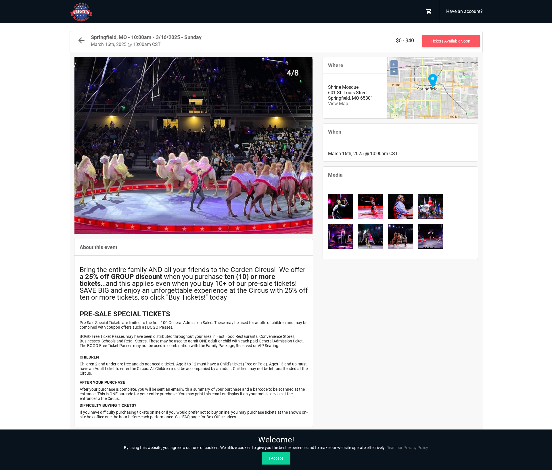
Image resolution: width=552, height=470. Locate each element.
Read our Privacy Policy (407, 447)
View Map (338, 103)
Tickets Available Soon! (451, 41)
